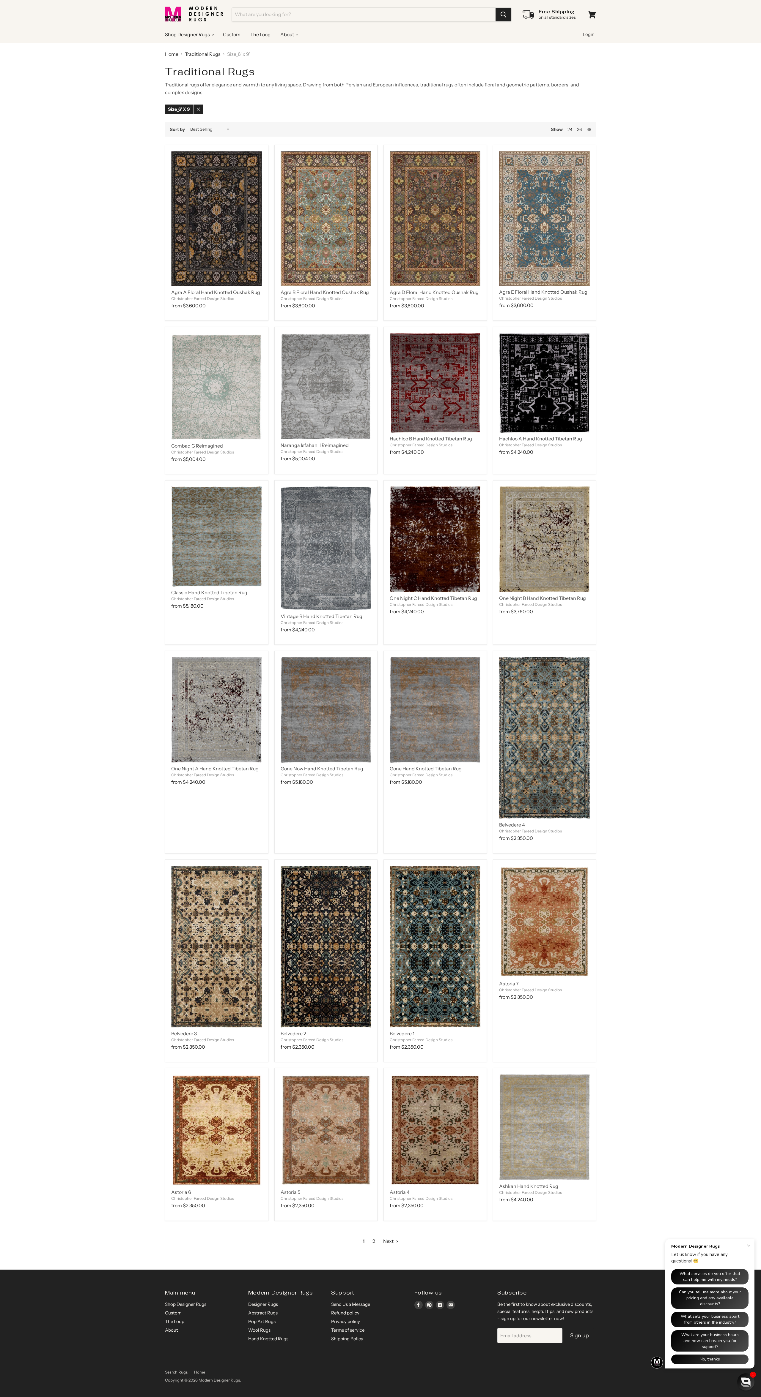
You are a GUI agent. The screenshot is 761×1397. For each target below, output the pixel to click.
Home (171, 54)
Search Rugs (176, 1372)
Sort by (177, 129)
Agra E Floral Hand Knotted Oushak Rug (543, 292)
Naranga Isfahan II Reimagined (315, 445)
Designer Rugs (263, 1304)
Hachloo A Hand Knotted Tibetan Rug (540, 439)
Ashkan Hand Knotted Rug (528, 1186)
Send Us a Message (350, 1304)
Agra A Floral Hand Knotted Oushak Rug (215, 292)
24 (569, 129)
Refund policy (345, 1313)
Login (589, 34)
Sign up (579, 1335)
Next (388, 1241)
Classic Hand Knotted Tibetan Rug (209, 592)
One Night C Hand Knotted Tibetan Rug (433, 598)
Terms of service (347, 1330)
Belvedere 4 (512, 825)
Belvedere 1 (402, 1033)
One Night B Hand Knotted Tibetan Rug (542, 598)
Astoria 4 (400, 1192)
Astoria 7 (509, 984)
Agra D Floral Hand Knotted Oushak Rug (434, 292)
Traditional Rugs (203, 54)
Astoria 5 (290, 1192)
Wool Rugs (259, 1330)
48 (589, 129)
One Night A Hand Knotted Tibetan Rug (215, 769)
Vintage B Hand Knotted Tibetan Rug (321, 616)
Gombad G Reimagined (197, 446)
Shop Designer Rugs (188, 34)
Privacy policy (345, 1321)
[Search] (503, 14)
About (287, 34)
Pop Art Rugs (262, 1321)
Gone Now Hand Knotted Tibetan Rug (322, 769)
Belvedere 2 (293, 1033)
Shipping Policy (347, 1338)
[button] (745, 1381)
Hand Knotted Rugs (268, 1338)
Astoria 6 (181, 1192)
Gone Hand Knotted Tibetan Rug (426, 769)
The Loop (260, 34)
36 (579, 129)
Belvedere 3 (184, 1033)
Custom (231, 34)
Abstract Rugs (263, 1313)
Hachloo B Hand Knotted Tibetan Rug (431, 439)
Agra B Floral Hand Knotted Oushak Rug (325, 292)
